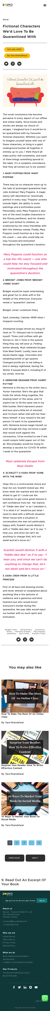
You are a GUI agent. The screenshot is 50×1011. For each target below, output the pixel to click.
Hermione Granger (23, 631)
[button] (44, 5)
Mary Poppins (39, 631)
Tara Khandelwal (14, 723)
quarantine (11, 633)
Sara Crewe (24, 633)
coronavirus (39, 630)
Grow (6, 20)
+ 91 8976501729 (10, 925)
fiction (9, 631)
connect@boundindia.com (15, 921)
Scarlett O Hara (38, 633)
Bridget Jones (11, 630)
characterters (26, 630)
